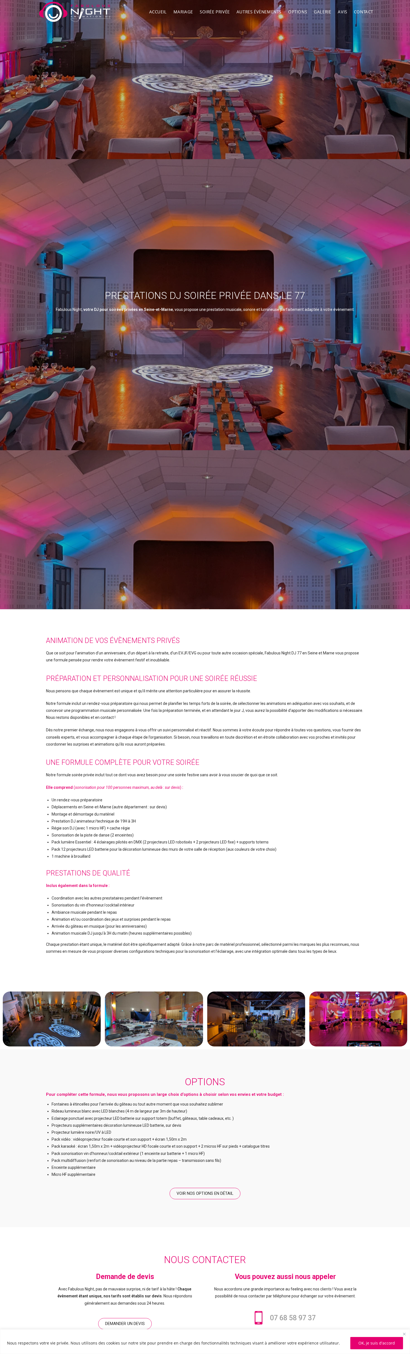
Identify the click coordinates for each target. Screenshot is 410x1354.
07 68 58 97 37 (293, 1318)
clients (326, 1289)
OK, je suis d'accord (376, 1343)
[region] (205, 1341)
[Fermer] (404, 1334)
